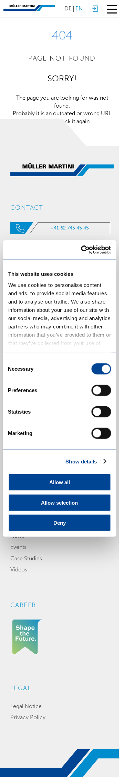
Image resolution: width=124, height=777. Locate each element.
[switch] (101, 390)
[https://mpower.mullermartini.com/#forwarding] (94, 8)
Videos (18, 569)
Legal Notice (26, 706)
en (79, 8)
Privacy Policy (27, 717)
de (68, 8)
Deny (59, 523)
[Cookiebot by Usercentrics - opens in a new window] (83, 249)
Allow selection (59, 502)
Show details (81, 461)
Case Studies (26, 558)
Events (18, 547)
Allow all (59, 482)
